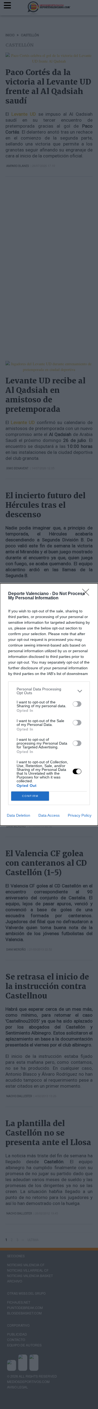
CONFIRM (30, 795)
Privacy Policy (79, 815)
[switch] (77, 704)
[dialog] (49, 704)
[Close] (87, 594)
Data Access (49, 815)
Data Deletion (18, 815)
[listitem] (49, 691)
